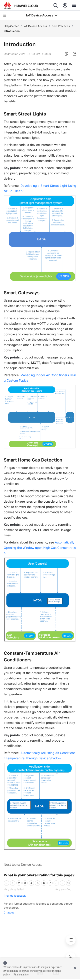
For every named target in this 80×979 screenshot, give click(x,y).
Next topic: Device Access (23, 864)
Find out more (21, 974)
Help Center (11, 26)
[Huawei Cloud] (21, 5)
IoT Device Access (35, 26)
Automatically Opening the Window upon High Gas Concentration (40, 547)
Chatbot (9, 912)
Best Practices (61, 26)
